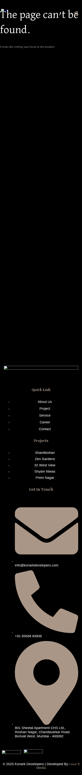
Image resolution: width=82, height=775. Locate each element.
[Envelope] (30, 377)
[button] (76, 14)
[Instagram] (61, 377)
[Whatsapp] (73, 760)
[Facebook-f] (51, 377)
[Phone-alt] (20, 377)
